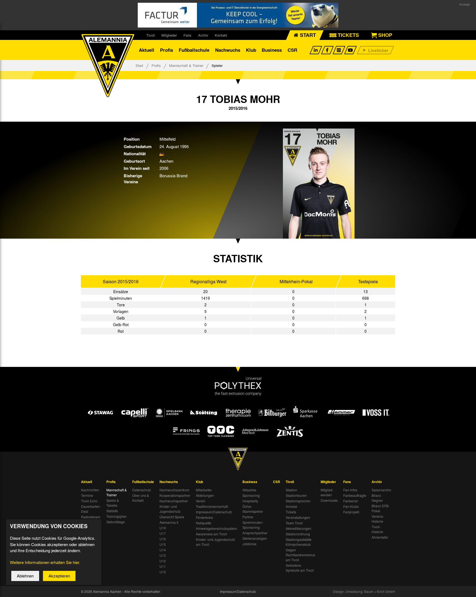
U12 (162, 560)
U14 (162, 549)
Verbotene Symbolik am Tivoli (300, 568)
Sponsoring (251, 495)
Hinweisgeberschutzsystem (216, 528)
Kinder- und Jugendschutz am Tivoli (215, 542)
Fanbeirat (350, 500)
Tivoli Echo (89, 500)
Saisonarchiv (381, 489)
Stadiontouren (296, 495)
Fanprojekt (351, 511)
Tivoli (150, 35)
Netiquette (203, 522)
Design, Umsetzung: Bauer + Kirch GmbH (364, 591)
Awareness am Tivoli (211, 533)
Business (272, 50)
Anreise (291, 506)
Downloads (329, 500)
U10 (162, 571)
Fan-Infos (350, 489)
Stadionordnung (298, 533)
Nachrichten (90, 489)
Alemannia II (168, 522)
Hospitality (250, 500)
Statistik (112, 510)
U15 (162, 544)
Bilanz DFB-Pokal (381, 508)
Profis (166, 50)
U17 (162, 533)
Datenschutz (141, 489)
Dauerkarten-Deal (91, 509)
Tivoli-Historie (377, 529)
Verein (200, 500)
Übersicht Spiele (171, 516)
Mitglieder (169, 35)
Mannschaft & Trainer (186, 65)
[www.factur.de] (238, 15)
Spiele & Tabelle (112, 503)
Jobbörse (249, 543)
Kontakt (221, 35)
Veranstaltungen (298, 517)
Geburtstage (115, 521)
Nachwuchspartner (173, 500)
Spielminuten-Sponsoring (252, 525)
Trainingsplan (116, 516)
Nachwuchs (227, 50)
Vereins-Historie (378, 519)
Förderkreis (204, 517)
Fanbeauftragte (354, 495)
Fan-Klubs (351, 506)
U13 (162, 555)
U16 (162, 538)
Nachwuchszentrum (174, 489)
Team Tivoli (294, 522)
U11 (162, 566)
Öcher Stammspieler (252, 509)
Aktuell (146, 50)
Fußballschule (194, 50)
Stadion (291, 489)
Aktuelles (249, 489)
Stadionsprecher (298, 500)
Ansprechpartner (254, 532)
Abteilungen (205, 495)
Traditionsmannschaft (212, 506)
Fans (187, 35)
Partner (247, 516)
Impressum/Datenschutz (214, 511)
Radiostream (90, 516)
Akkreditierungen (298, 528)
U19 (162, 527)
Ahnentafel (380, 537)
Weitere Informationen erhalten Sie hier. (45, 562)
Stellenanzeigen (254, 538)
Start (139, 65)
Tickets (291, 511)
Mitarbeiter (204, 489)
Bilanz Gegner (377, 498)
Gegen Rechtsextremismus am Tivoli (300, 554)
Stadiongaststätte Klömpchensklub (299, 542)
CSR (292, 50)
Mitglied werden (326, 492)
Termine (87, 495)
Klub (251, 50)
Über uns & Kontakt (140, 498)
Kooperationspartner (174, 495)
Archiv (203, 35)
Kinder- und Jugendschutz (169, 509)
